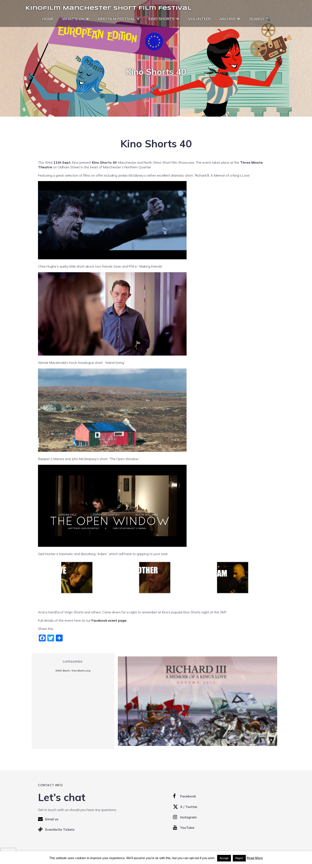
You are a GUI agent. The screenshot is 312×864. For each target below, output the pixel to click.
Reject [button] (239, 858)
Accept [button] (224, 858)
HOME (47, 18)
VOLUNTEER (199, 18)
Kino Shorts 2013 (81, 670)
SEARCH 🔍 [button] (259, 18)
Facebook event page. (109, 620)
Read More (255, 858)
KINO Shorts (63, 670)
